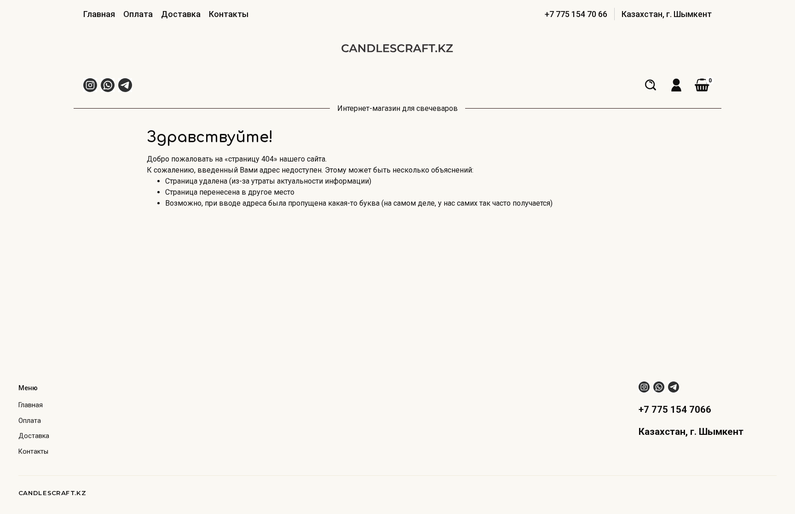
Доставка (181, 14)
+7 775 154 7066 (675, 409)
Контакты (228, 14)
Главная (99, 14)
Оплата (138, 14)
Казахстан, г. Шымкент (667, 14)
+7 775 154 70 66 (576, 14)
